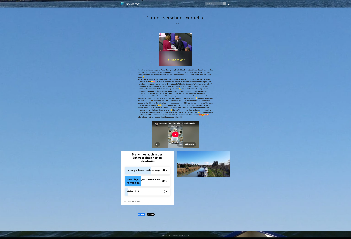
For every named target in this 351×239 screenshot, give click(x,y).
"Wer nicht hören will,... (202, 84)
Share (142, 214)
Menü (229, 4)
